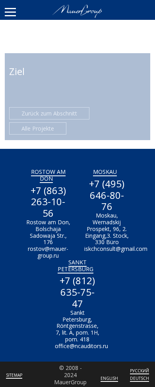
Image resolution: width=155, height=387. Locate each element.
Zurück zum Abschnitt (49, 113)
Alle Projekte (37, 128)
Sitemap (14, 375)
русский (139, 371)
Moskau (105, 171)
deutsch (139, 378)
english (109, 378)
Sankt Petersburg (75, 265)
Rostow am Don (48, 175)
